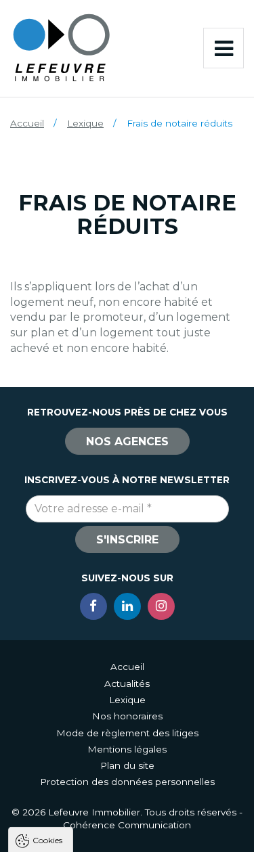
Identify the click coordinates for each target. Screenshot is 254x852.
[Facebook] (93, 606)
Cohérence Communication (127, 825)
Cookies (47, 839)
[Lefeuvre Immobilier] (61, 47)
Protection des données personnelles (127, 781)
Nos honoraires (127, 716)
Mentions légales (127, 749)
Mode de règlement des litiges (127, 732)
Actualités (127, 683)
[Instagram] (161, 606)
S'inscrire (127, 539)
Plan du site (127, 765)
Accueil (27, 123)
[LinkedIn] (127, 606)
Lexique (85, 123)
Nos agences (127, 441)
